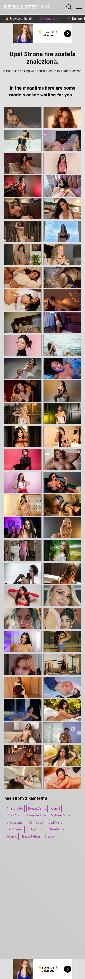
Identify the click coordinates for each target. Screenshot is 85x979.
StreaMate (56, 829)
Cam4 (55, 808)
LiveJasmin (15, 822)
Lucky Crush (35, 829)
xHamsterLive (36, 815)
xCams (12, 836)
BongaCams (37, 808)
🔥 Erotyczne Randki (19, 19)
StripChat (13, 815)
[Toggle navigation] (79, 7)
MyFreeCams (60, 815)
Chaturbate (15, 808)
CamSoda (36, 822)
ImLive (50, 836)
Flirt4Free (14, 829)
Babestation (31, 836)
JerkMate (55, 822)
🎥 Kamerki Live (50, 19)
